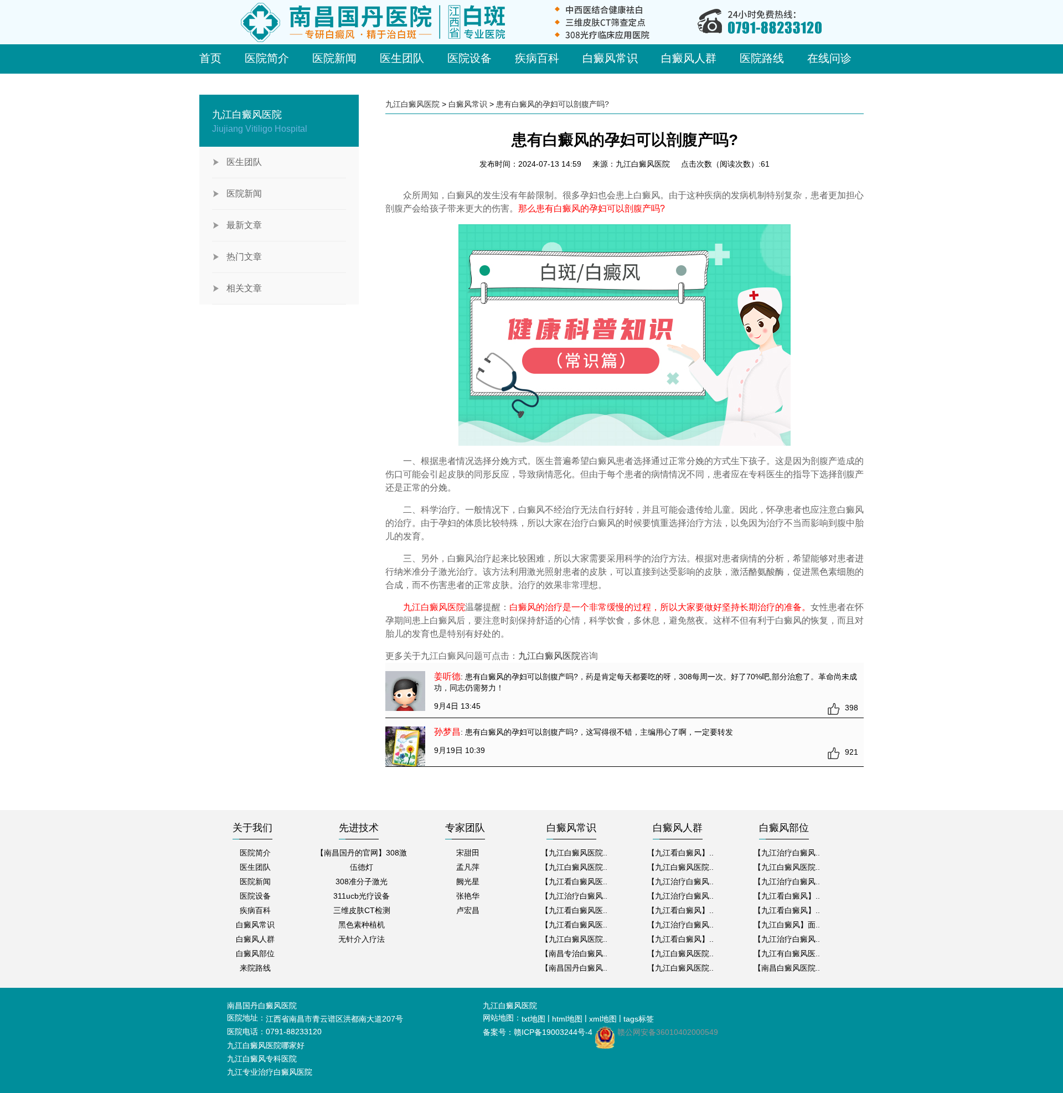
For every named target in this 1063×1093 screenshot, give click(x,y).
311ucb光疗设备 (361, 895)
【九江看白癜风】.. (680, 852)
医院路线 (762, 58)
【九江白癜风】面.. (787, 924)
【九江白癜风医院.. (574, 852)
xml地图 (603, 1018)
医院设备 (469, 58)
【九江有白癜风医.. (787, 953)
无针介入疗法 (361, 939)
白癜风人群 (688, 58)
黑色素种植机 (361, 924)
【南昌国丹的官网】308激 (361, 852)
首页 (210, 58)
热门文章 (244, 256)
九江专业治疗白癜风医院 (269, 1072)
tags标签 (638, 1018)
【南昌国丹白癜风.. (574, 967)
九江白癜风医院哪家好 (266, 1045)
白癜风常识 (610, 58)
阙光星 (467, 881)
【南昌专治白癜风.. (574, 953)
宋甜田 (467, 852)
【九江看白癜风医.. (574, 881)
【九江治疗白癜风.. (574, 895)
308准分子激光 (362, 881)
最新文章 (244, 225)
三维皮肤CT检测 (361, 910)
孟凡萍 (467, 867)
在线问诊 (829, 58)
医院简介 (267, 58)
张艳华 (467, 895)
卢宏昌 (467, 910)
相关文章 (244, 288)
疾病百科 (537, 58)
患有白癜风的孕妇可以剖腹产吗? (552, 104)
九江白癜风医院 (412, 104)
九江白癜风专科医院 (262, 1058)
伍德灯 (361, 867)
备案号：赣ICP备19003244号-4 (537, 1032)
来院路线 (255, 967)
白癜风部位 (255, 953)
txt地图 (533, 1018)
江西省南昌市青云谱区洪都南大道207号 (334, 1018)
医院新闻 (334, 58)
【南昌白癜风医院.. (787, 967)
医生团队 (402, 58)
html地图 (567, 1018)
